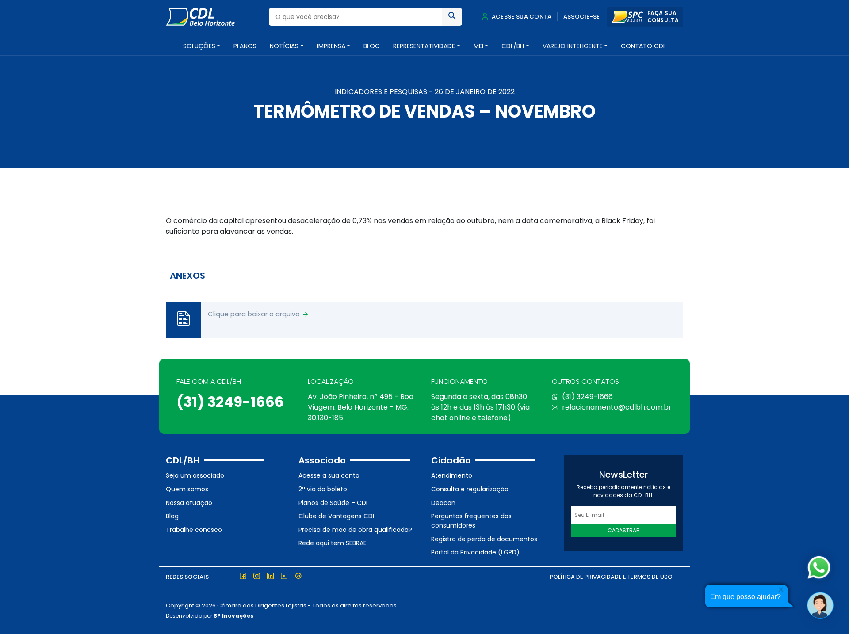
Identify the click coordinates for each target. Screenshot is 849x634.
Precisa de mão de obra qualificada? (355, 529)
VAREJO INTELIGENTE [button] (573, 46)
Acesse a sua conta (328, 475)
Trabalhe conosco (194, 529)
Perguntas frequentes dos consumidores (471, 521)
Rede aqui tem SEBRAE (332, 543)
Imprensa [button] (331, 46)
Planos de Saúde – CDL (333, 502)
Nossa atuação (189, 502)
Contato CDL (643, 46)
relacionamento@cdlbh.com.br (617, 407)
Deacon (443, 502)
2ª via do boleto (322, 489)
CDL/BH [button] (512, 46)
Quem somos (187, 489)
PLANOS (244, 46)
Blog (371, 46)
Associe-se (581, 16)
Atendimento (451, 475)
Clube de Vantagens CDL (336, 516)
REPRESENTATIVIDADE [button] (424, 46)
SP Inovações (233, 615)
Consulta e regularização (470, 489)
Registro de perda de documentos (484, 539)
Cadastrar (624, 530)
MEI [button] (478, 46)
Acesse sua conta (520, 16)
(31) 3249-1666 (230, 402)
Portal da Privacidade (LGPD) (475, 552)
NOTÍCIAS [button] (284, 46)
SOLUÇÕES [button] (199, 46)
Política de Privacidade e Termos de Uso (611, 577)
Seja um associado (195, 475)
